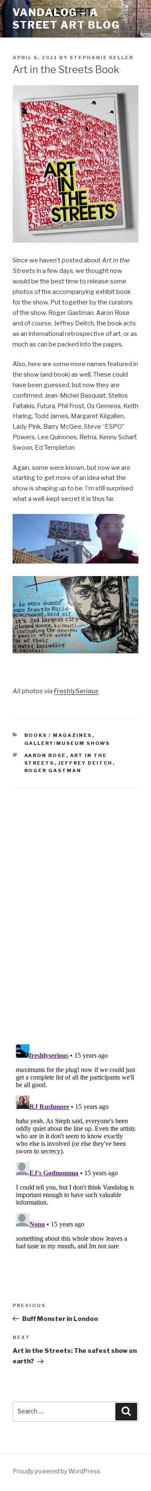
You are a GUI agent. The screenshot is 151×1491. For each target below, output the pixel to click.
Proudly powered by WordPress (56, 1471)
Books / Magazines (58, 735)
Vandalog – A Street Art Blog (66, 18)
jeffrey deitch (85, 763)
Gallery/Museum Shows (67, 743)
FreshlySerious (76, 691)
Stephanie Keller (101, 57)
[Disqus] (75, 905)
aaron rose (45, 755)
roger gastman (53, 770)
